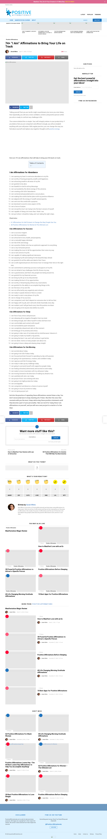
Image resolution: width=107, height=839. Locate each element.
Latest (83, 14)
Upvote (20, 467)
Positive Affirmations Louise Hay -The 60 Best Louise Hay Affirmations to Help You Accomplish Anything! (20, 765)
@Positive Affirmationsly (53, 824)
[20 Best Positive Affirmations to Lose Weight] (20, 783)
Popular (90, 14)
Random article (8, 4)
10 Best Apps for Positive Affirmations (53, 594)
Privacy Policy (98, 834)
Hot (40, 527)
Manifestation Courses (22, 20)
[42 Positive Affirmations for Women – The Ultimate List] (53, 753)
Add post (97, 20)
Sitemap (92, 834)
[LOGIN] (89, 20)
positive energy (54, 129)
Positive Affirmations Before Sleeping (52, 569)
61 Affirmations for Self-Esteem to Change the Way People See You (33, 222)
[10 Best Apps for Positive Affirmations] (94, 26)
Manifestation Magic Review (13, 23)
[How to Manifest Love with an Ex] (29, 26)
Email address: (32, 437)
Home (11, 20)
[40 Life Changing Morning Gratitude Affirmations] (78, 26)
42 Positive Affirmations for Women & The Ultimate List (29, 225)
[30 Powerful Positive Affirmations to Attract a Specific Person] (45, 26)
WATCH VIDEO (69, 2)
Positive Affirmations (11, 527)
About (34, 20)
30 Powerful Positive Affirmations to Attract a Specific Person (45, 33)
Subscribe (53, 827)
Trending (98, 14)
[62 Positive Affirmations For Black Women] (20, 723)
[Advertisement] (37, 143)
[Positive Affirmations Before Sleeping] (62, 26)
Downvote (53, 467)
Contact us (85, 834)
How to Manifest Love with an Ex (50, 546)
